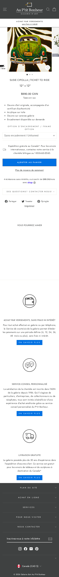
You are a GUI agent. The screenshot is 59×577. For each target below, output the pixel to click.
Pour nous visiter (28, 517)
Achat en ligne (28, 497)
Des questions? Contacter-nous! (29, 191)
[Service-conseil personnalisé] (29, 365)
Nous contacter (29, 526)
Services (29, 507)
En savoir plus (29, 342)
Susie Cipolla (19, 80)
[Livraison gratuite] (29, 436)
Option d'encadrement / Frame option (29, 127)
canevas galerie (26, 115)
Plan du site (28, 487)
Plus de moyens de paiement (29, 170)
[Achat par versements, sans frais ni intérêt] (29, 301)
